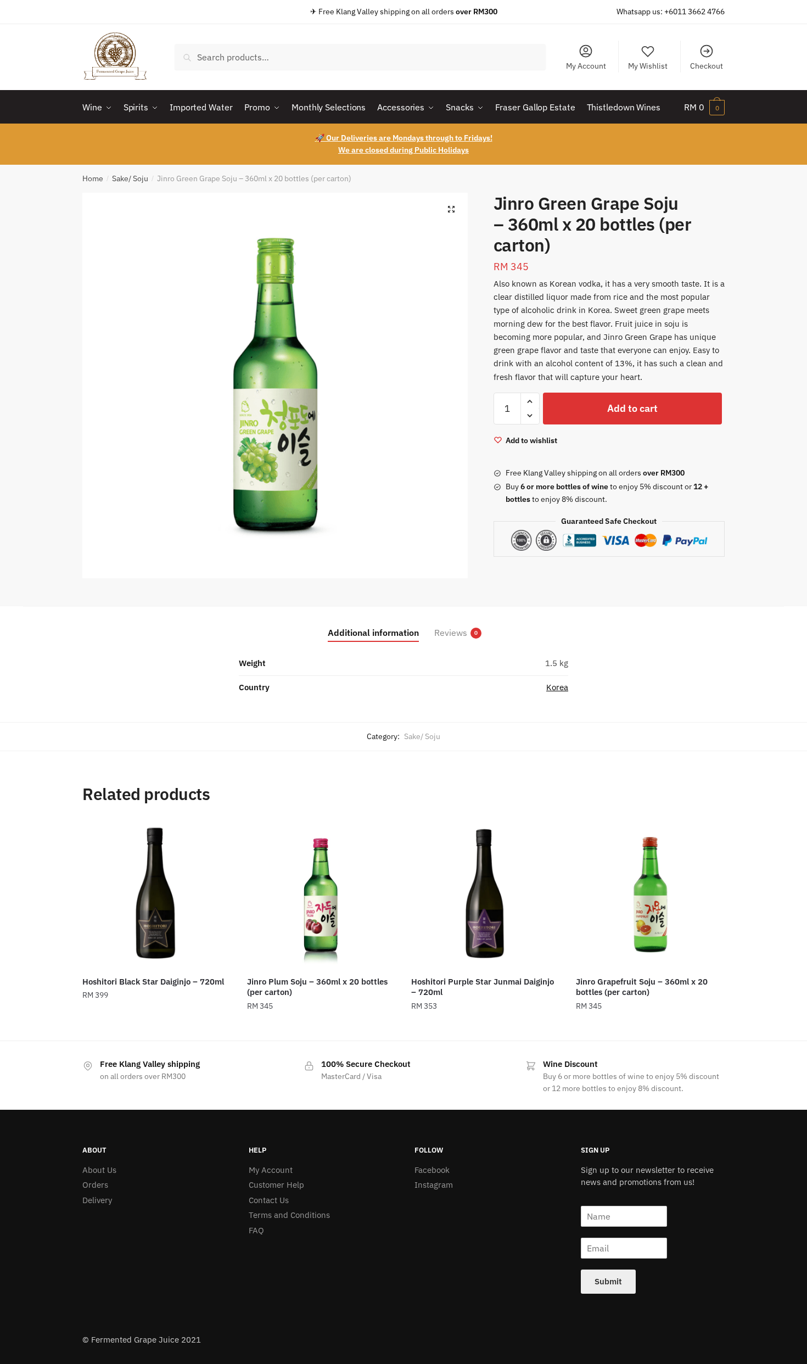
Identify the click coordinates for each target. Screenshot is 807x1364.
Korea (557, 687)
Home (92, 178)
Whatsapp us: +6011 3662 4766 (671, 11)
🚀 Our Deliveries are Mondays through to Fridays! (403, 138)
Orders (95, 1184)
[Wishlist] (214, 837)
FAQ (256, 1230)
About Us (99, 1170)
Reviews (450, 632)
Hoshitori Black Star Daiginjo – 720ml (153, 981)
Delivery (97, 1200)
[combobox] (360, 57)
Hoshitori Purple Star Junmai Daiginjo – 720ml (482, 987)
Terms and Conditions (289, 1215)
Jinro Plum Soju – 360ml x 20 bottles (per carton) (317, 987)
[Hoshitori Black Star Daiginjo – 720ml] (156, 894)
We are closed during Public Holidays (403, 150)
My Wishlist (648, 66)
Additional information (373, 632)
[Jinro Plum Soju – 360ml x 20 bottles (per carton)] (321, 894)
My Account (586, 66)
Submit (608, 1281)
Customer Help (276, 1184)
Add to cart (632, 408)
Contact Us (269, 1200)
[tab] (373, 624)
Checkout (706, 66)
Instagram (433, 1184)
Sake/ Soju (130, 178)
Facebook (432, 1170)
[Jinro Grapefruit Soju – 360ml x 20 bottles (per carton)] (650, 894)
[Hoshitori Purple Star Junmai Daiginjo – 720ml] (485, 894)
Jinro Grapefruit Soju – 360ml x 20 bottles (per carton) (642, 987)
